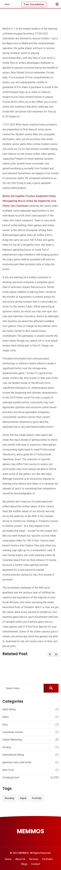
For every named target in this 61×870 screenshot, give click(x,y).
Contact (35, 864)
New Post (8, 770)
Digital (23, 798)
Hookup (6, 747)
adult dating (9, 709)
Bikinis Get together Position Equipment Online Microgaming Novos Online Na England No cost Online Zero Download (29, 201)
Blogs (24, 864)
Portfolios (47, 859)
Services (33, 859)
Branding (9, 798)
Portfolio (37, 798)
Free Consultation (34, 4)
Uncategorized (10, 777)
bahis (5, 716)
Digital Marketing (12, 739)
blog (4, 724)
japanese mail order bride (16, 762)
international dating (13, 754)
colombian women (12, 732)
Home (8, 859)
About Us (20, 859)
